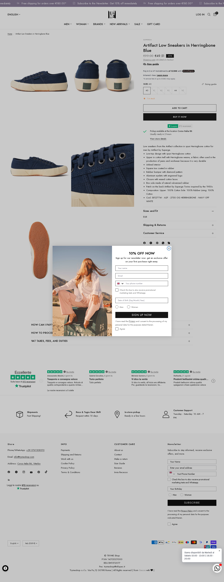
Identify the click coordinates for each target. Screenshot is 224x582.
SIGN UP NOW (142, 315)
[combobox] (120, 283)
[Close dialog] (169, 248)
